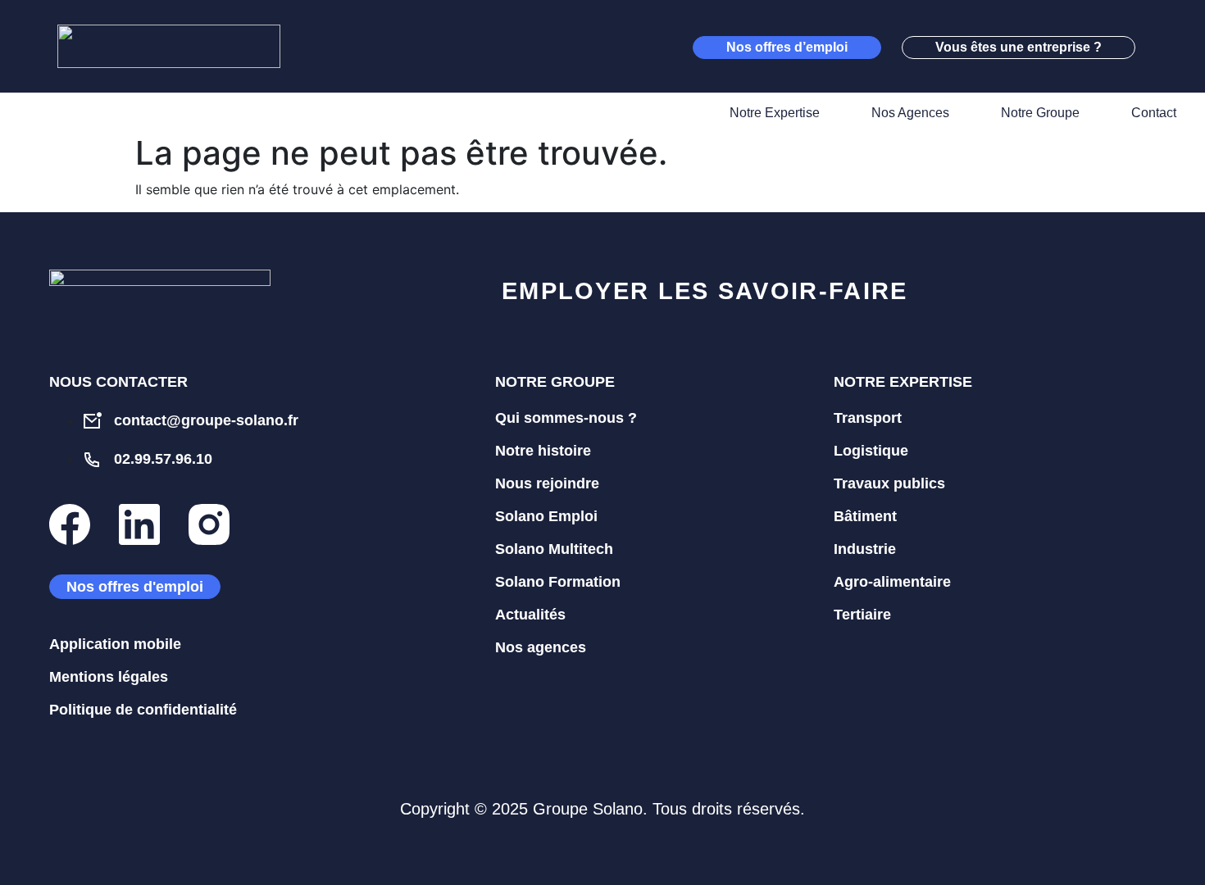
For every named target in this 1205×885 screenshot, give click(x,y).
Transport (868, 418)
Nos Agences (910, 113)
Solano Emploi (546, 516)
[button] (1164, 46)
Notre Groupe (1040, 113)
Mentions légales (108, 677)
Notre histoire (543, 450)
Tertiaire (862, 614)
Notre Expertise (775, 113)
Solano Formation (558, 582)
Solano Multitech (554, 549)
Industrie (865, 549)
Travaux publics (889, 483)
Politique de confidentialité (143, 709)
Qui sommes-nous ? (566, 418)
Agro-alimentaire (892, 582)
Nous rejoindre (547, 483)
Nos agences (540, 647)
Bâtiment (865, 516)
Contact (1153, 113)
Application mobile (115, 644)
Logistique (871, 450)
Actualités (530, 614)
